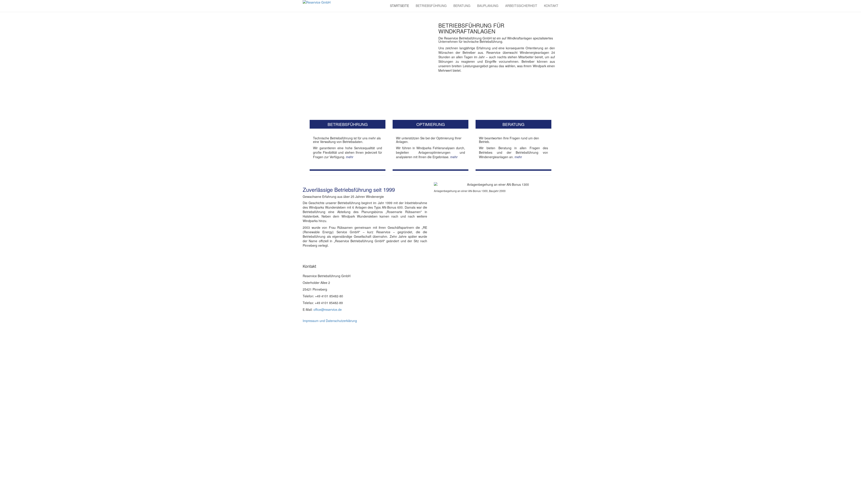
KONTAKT (551, 5)
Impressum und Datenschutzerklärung (330, 320)
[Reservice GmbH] (330, 6)
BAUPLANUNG (487, 5)
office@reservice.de (327, 309)
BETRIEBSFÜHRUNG (431, 5)
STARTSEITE (399, 5)
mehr (349, 157)
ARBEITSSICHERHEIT (521, 5)
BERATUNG (461, 5)
